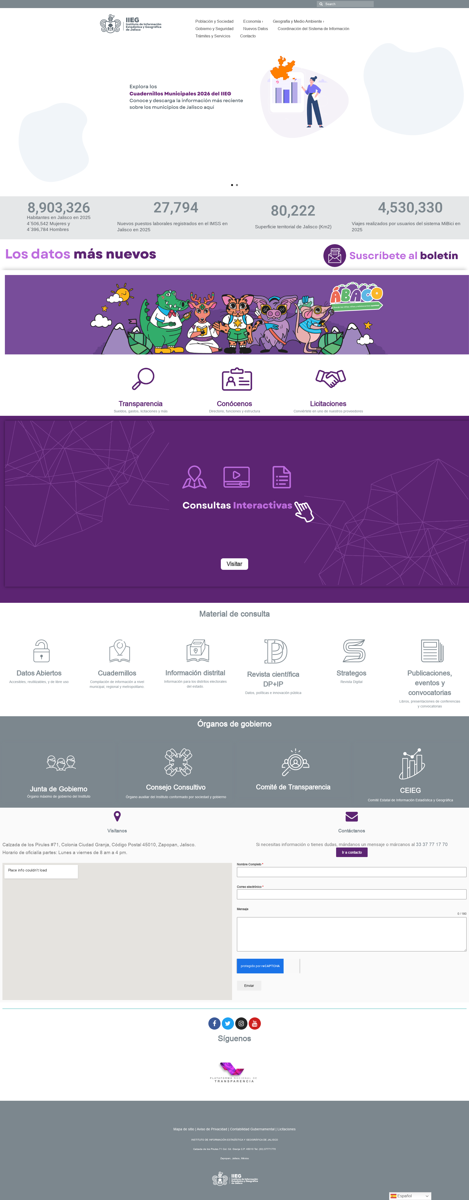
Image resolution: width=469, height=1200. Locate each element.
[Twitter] (228, 1023)
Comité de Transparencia (293, 787)
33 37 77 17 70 (432, 844)
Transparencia (141, 403)
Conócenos (234, 403)
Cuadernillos (117, 673)
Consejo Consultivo (176, 787)
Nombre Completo (250, 864)
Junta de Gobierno (58, 789)
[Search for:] (345, 4)
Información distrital (195, 673)
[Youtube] (255, 1023)
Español (404, 1196)
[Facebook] (214, 1023)
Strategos (351, 673)
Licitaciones (328, 403)
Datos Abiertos (39, 673)
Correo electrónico (250, 887)
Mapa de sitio (183, 1129)
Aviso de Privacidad (212, 1129)
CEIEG (410, 790)
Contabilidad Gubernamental (252, 1129)
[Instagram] (241, 1023)
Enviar (249, 986)
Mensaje (242, 909)
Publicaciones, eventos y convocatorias (429, 682)
